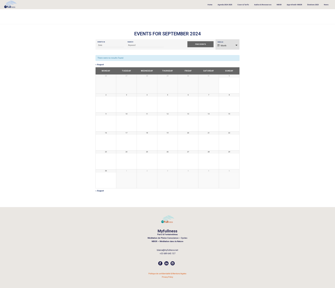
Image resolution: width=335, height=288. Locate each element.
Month (223, 45)
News (326, 5)
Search (130, 42)
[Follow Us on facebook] (160, 263)
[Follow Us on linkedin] (166, 263)
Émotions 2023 (313, 5)
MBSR (279, 5)
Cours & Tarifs (243, 5)
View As (220, 42)
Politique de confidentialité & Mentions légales (167, 274)
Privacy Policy (167, 277)
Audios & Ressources (262, 5)
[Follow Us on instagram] (173, 263)
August (100, 64)
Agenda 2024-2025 (225, 5)
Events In (101, 42)
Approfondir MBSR (294, 5)
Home (210, 5)
